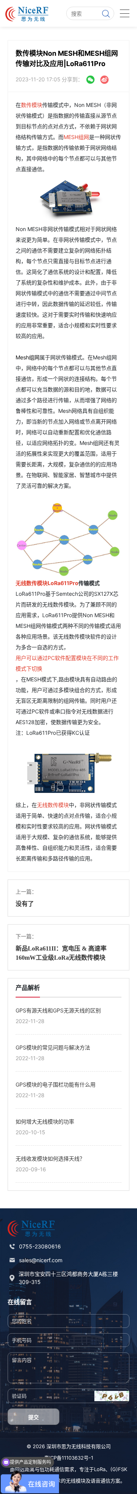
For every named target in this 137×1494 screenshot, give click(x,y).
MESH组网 (76, 137)
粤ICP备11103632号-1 (68, 1458)
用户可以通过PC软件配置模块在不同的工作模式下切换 (67, 663)
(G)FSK (118, 1469)
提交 (33, 1417)
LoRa (99, 1469)
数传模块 (31, 105)
